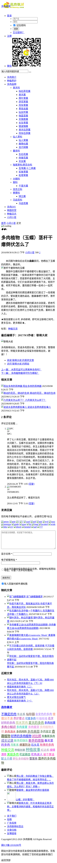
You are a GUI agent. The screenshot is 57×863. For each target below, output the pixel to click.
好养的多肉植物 (21, 736)
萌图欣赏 (11, 210)
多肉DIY (11, 207)
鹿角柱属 (23, 143)
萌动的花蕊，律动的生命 (43, 393)
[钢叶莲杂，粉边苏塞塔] (20, 617)
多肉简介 (11, 77)
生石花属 (23, 154)
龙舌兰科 (17, 189)
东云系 (21, 714)
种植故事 (33, 750)
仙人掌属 (23, 140)
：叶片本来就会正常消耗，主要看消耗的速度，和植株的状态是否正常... (30, 806)
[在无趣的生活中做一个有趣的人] (25, 610)
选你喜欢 (6, 707)
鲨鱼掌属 (23, 172)
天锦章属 (23, 119)
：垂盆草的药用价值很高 (32, 790)
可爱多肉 (30, 718)
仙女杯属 (23, 112)
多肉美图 (33, 731)
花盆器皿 (24, 754)
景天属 (22, 94)
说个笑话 (48, 754)
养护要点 (19, 718)
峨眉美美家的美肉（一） (20, 700)
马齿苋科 (17, 200)
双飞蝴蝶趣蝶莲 (34, 596)
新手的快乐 (21, 740)
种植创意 (20, 750)
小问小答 (11, 217)
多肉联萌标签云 (15, 826)
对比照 (36, 736)
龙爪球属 (23, 147)
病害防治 (25, 744)
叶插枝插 (41, 718)
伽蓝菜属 (23, 115)
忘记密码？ (19, 32)
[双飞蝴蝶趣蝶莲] (16, 596)
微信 (9, 66)
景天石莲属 (24, 129)
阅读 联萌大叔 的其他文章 (20, 360)
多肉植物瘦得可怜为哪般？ (20, 373)
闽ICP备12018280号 (11, 845)
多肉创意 (50, 722)
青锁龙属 (23, 108)
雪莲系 (33, 758)
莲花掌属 (23, 101)
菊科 (15, 182)
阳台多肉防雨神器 (32, 386)
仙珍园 (30, 714)
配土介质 (6, 758)
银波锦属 (23, 126)
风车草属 (23, 105)
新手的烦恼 (36, 740)
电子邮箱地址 (9, 560)
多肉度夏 (21, 727)
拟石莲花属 (24, 91)
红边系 (45, 749)
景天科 (16, 87)
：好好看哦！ (25, 799)
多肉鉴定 (45, 731)
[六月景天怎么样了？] (13, 400)
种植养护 (11, 80)
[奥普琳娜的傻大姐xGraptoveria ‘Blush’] (27, 635)
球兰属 (22, 196)
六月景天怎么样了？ (35, 400)
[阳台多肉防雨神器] (12, 386)
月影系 (15, 744)
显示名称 (6, 554)
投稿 (9, 819)
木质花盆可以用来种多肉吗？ (21, 369)
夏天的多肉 (36, 722)
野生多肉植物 (21, 758)
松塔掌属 (23, 175)
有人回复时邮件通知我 (15, 584)
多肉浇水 (10, 731)
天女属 (22, 161)
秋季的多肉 (47, 744)
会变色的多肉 (43, 714)
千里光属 (23, 186)
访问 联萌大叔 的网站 (18, 364)
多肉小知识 (8, 727)
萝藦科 (16, 193)
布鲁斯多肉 (48, 736)
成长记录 (7, 740)
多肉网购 (21, 731)
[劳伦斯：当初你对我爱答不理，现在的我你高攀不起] (31, 659)
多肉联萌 (6, 6)
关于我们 (11, 816)
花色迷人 (37, 754)
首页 (3, 223)
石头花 (35, 744)
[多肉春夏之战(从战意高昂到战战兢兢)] (28, 624)
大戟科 (16, 179)
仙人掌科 (17, 136)
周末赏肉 (22, 722)
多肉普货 (33, 727)
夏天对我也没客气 (16, 697)
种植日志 (11, 214)
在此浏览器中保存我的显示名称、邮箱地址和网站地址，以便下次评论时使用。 (30, 570)
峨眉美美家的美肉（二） (20, 686)
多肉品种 (11, 84)
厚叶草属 (23, 98)
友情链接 (11, 833)
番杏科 (16, 151)
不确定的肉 (9, 714)
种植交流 (13, 328)
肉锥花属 (23, 158)
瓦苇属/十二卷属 (27, 168)
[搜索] (30, 72)
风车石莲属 (24, 133)
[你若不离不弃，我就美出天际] (23, 603)
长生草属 (23, 122)
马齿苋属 (23, 203)
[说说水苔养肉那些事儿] (14, 407)
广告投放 (11, 823)
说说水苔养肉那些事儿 (39, 407)
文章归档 (11, 830)
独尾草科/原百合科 (22, 165)
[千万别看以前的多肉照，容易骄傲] (26, 645)
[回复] (31, 484)
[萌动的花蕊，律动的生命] (15, 393)
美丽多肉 (13, 754)
